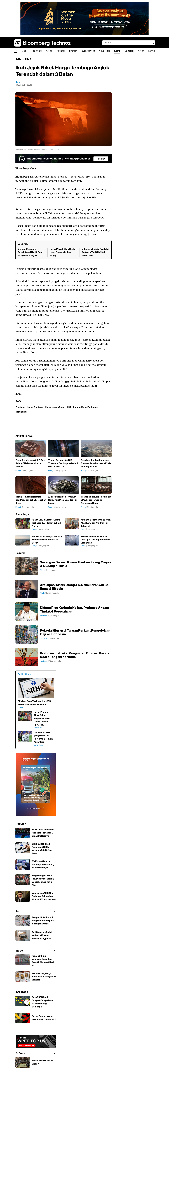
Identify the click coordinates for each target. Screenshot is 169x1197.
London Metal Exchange (85, 407)
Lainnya (151, 51)
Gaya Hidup (104, 51)
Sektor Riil (129, 51)
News (17, 82)
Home (18, 59)
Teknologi (37, 51)
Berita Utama (24, 674)
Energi (117, 51)
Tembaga (20, 407)
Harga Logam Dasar (55, 407)
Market (25, 51)
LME (69, 407)
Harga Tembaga (35, 407)
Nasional (61, 51)
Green (141, 51)
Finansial (73, 51)
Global (49, 51)
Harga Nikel (21, 412)
